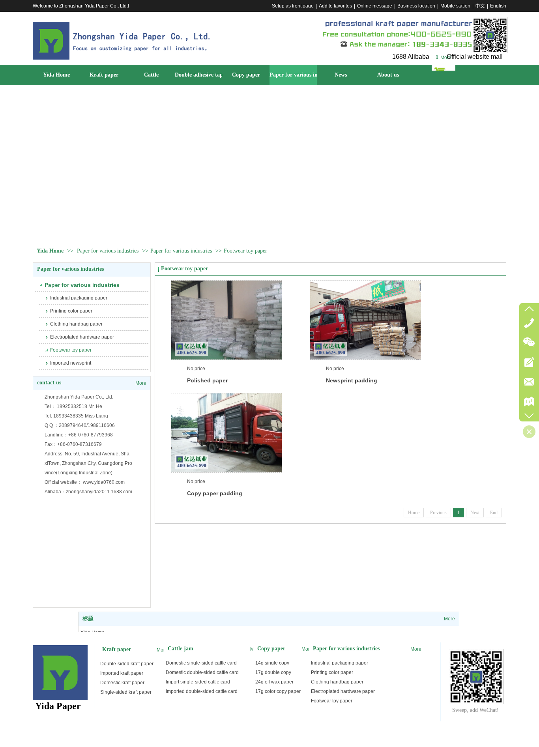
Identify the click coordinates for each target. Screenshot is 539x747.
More (445, 57)
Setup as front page (293, 6)
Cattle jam (180, 649)
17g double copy (273, 672)
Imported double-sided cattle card (202, 691)
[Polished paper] (226, 320)
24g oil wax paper (274, 682)
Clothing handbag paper (337, 682)
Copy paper (271, 649)
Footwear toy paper (245, 251)
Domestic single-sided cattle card (201, 663)
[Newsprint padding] (365, 320)
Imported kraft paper (121, 673)
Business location (416, 6)
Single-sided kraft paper (126, 692)
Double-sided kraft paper (126, 663)
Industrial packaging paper (339, 663)
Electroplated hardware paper (343, 691)
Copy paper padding (214, 493)
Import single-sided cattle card (198, 682)
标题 (88, 619)
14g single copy (272, 663)
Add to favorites (335, 6)
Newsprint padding (351, 380)
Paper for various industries (107, 251)
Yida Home (50, 251)
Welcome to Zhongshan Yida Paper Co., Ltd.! (81, 6)
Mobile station (455, 6)
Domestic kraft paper (122, 682)
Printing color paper (332, 672)
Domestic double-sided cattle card (202, 672)
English (498, 6)
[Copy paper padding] (226, 433)
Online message (374, 6)
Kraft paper (116, 649)
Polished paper (207, 380)
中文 (480, 6)
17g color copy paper (278, 691)
